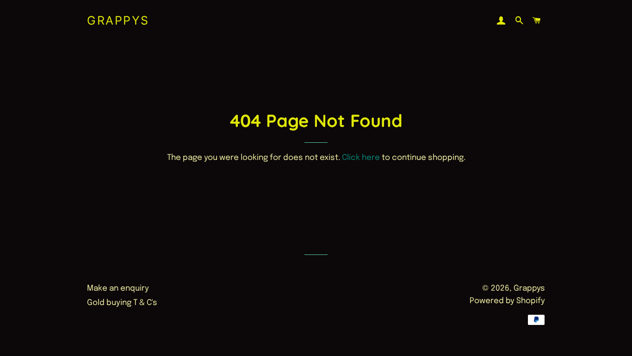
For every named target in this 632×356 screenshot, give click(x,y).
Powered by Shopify (507, 301)
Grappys (118, 20)
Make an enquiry (118, 288)
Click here (361, 158)
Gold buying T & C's (122, 303)
